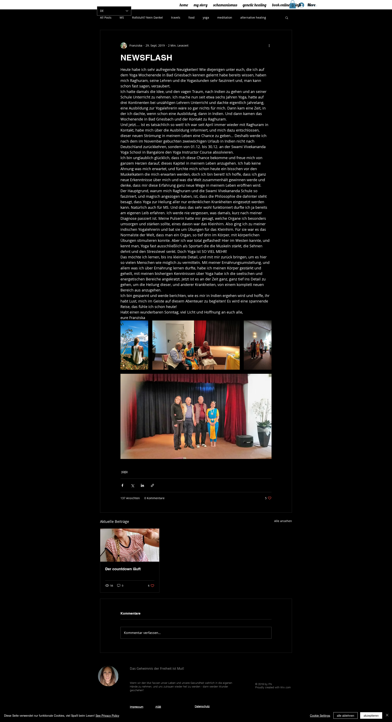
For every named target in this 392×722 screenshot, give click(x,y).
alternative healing (253, 17)
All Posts (105, 17)
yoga (206, 17)
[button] (287, 17)
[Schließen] (387, 715)
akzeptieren (371, 715)
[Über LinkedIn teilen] (142, 485)
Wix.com (285, 687)
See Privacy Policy (107, 715)
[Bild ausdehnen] (134, 345)
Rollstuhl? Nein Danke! (147, 17)
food (191, 17)
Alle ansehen (283, 521)
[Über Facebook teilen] (122, 485)
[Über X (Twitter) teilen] (132, 485)
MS (122, 17)
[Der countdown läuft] (129, 545)
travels (175, 17)
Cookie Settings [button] (320, 715)
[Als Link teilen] (152, 485)
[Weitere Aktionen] (269, 45)
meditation (224, 17)
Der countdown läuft (123, 569)
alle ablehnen (345, 715)
